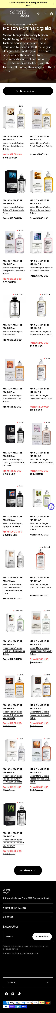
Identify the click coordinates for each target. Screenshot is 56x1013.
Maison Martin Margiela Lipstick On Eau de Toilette (40, 586)
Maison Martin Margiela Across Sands (12, 333)
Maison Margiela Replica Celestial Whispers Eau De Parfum (13, 210)
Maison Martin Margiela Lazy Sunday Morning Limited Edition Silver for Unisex (12, 589)
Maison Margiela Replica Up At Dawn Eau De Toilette (41, 269)
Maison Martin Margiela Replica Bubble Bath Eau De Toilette (41, 651)
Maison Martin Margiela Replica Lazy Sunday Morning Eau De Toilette (12, 779)
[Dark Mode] (38, 13)
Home (5, 24)
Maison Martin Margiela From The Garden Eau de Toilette (40, 526)
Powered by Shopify (41, 898)
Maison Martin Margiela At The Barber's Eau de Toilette (41, 333)
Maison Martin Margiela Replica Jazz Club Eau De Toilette (40, 715)
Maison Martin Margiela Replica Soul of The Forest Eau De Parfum (13, 843)
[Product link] (14, 131)
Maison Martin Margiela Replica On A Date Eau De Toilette (40, 779)
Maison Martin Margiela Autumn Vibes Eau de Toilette (12, 398)
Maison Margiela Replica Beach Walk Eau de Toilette (41, 144)
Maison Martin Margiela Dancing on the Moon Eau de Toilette (13, 462)
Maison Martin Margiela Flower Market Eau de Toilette (41, 461)
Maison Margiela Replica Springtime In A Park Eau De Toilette (14, 270)
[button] (4, 13)
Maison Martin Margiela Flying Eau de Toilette (12, 525)
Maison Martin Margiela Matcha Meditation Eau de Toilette (14, 651)
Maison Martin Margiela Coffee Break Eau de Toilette (41, 397)
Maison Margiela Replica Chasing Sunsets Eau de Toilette (40, 210)
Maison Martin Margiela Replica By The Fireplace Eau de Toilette (13, 715)
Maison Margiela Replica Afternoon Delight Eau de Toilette (13, 146)
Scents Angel (21, 898)
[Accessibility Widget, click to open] (51, 506)
